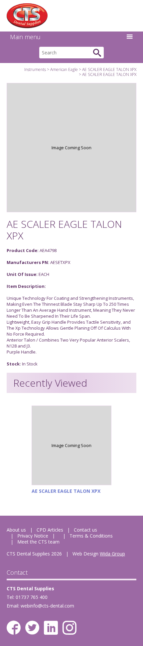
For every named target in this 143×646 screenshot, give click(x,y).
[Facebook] (14, 628)
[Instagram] (69, 628)
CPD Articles (50, 530)
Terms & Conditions (91, 536)
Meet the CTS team (38, 542)
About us (16, 530)
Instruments (35, 69)
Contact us (85, 530)
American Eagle (64, 69)
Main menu (25, 37)
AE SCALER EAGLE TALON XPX (109, 69)
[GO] (97, 52)
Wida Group (112, 553)
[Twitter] (32, 628)
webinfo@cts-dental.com (47, 606)
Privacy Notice (32, 536)
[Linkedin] (51, 628)
